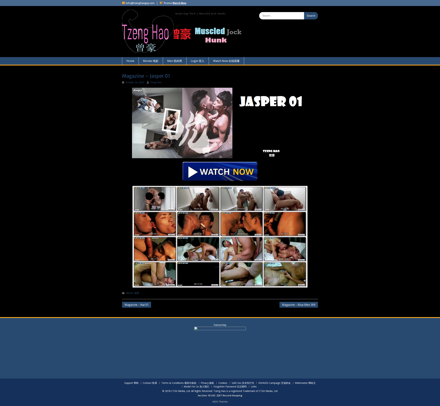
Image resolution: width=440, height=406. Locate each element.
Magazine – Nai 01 (136, 305)
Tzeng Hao (155, 82)
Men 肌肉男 (174, 61)
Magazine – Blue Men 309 (298, 305)
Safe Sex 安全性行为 (243, 383)
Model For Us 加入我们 (196, 387)
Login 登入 (197, 61)
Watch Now (179, 3)
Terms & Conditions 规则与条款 (178, 383)
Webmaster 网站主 (305, 383)
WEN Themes (220, 401)
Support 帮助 (131, 383)
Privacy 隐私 (207, 383)
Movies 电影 (150, 61)
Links (254, 387)
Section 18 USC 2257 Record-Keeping (220, 395)
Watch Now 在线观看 (226, 61)
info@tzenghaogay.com (140, 3)
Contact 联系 (150, 383)
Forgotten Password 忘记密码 (230, 387)
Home (130, 61)
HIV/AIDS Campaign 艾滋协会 (274, 383)
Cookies (222, 383)
